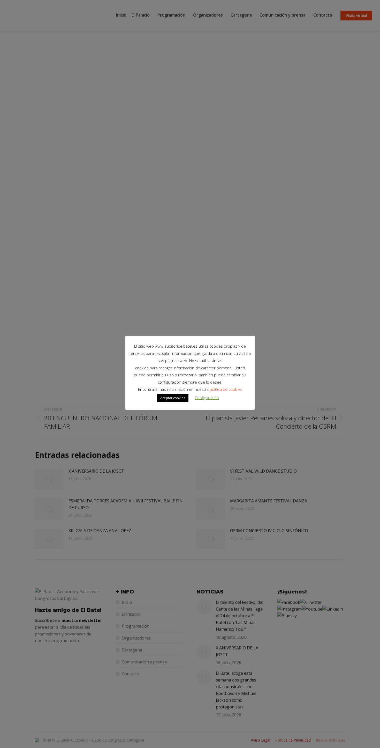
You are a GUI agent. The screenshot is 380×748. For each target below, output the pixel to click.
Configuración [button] (207, 397)
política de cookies (226, 389)
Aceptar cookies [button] (172, 397)
